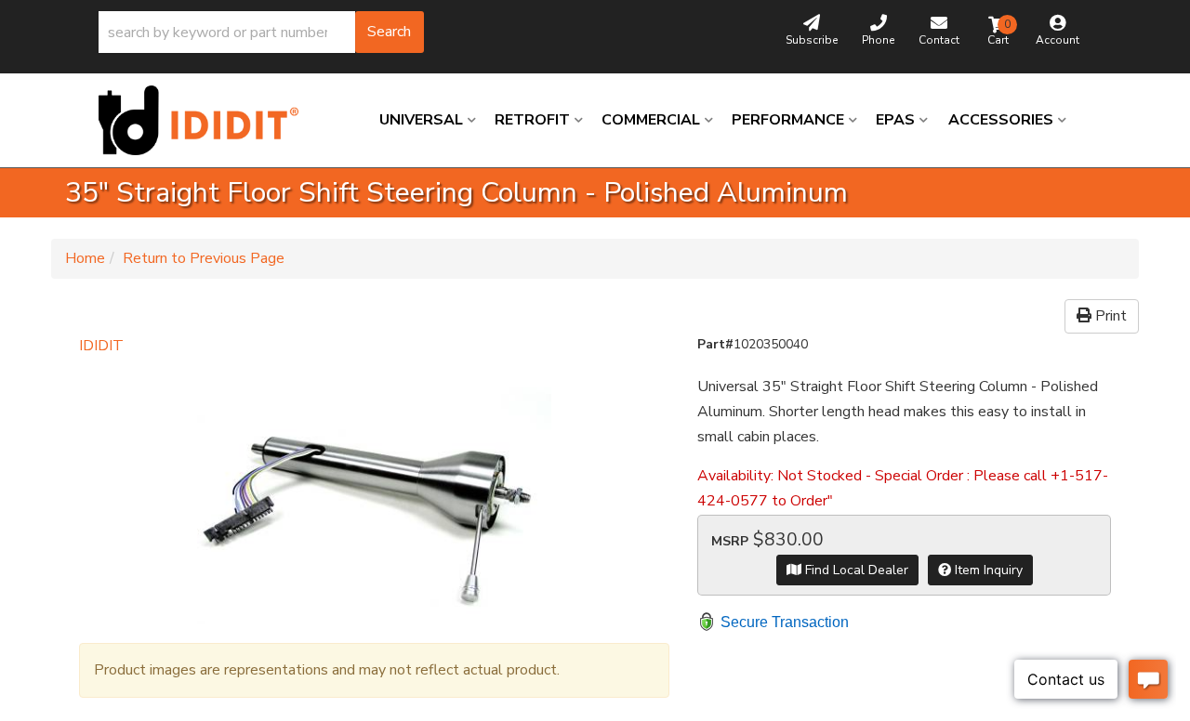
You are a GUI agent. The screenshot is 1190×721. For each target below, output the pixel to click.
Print (1109, 316)
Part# (715, 344)
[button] (261, 32)
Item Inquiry (987, 570)
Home (85, 258)
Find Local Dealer (854, 570)
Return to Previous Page (203, 258)
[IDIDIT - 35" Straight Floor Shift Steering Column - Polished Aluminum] (374, 491)
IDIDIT (101, 345)
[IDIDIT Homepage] (205, 120)
